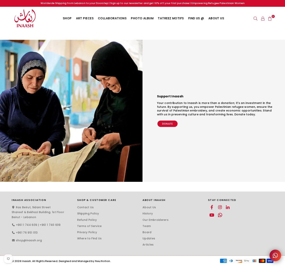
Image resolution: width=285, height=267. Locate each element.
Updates (148, 238)
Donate (167, 124)
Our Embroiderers (155, 220)
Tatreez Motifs (171, 18)
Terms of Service (89, 226)
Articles (148, 245)
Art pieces (85, 18)
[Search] (255, 18)
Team (146, 226)
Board (147, 232)
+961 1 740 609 (50, 225)
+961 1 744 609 (26, 225)
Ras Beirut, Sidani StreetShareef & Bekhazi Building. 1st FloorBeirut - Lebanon (38, 212)
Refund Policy (87, 220)
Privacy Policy (87, 232)
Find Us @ (196, 18)
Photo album (142, 18)
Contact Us (85, 207)
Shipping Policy (88, 213)
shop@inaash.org (29, 240)
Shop (67, 18)
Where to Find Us (89, 238)
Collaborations (112, 18)
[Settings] (262, 18)
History (147, 213)
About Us (216, 18)
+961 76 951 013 (27, 233)
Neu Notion (102, 261)
